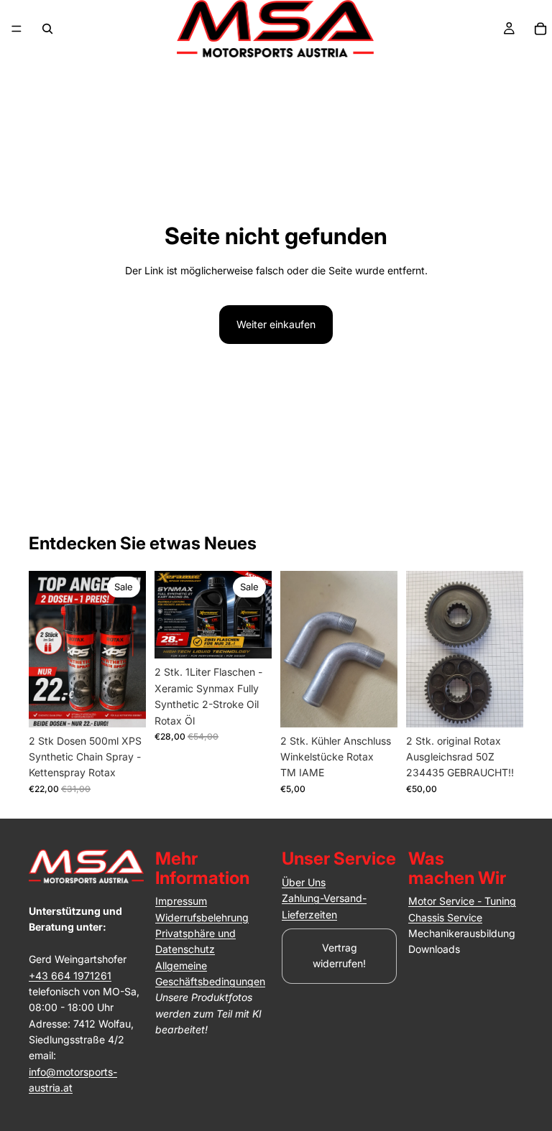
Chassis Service (445, 917)
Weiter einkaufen (276, 324)
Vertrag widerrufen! (339, 955)
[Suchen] (47, 29)
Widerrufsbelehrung (202, 917)
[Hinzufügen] (124, 705)
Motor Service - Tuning (462, 901)
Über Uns (304, 882)
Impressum (181, 901)
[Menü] (16, 28)
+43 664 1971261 (70, 975)
